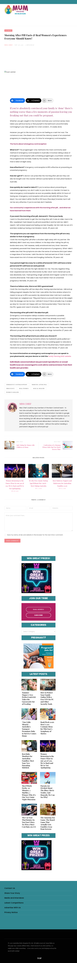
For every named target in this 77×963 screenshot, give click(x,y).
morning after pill (39, 384)
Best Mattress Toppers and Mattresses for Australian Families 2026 (62, 483)
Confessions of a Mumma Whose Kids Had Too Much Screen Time (51, 447)
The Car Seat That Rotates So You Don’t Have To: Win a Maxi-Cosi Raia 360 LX (29, 822)
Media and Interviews (14, 898)
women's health (12, 392)
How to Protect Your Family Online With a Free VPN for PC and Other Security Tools (47, 698)
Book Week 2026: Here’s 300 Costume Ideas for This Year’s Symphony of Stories (47, 728)
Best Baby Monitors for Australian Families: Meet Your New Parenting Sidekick (28, 761)
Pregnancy (10, 388)
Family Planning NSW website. (59, 356)
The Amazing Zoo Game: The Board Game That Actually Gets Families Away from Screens (48, 823)
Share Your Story (12, 893)
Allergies (8, 30)
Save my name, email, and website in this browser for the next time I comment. (35, 535)
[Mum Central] (16, 11)
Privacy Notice (11, 912)
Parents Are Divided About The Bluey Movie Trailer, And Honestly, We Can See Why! (48, 791)
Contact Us (9, 888)
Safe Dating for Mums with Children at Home (25, 446)
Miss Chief (8, 45)
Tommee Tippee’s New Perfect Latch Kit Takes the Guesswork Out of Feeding (29, 698)
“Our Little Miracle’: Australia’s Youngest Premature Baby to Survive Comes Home (29, 729)
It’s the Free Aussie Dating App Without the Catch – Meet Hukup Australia (38, 483)
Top (39, 958)
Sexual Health (38, 388)
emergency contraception (16, 384)
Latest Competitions (13, 902)
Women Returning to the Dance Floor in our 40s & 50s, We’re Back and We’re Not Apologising (47, 761)
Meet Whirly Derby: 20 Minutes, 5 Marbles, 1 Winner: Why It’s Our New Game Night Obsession (29, 793)
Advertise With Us (12, 907)
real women (24, 388)
